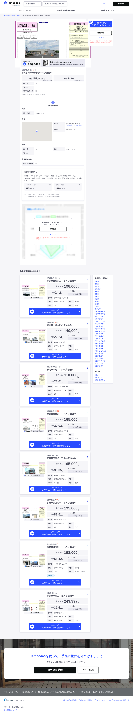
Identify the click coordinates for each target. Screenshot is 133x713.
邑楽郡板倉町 (99, 356)
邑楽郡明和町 (99, 358)
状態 (70, 301)
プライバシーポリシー (100, 700)
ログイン (106, 3)
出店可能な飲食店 (28, 91)
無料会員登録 (55, 669)
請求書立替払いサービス (11, 710)
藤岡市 (97, 301)
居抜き (97, 375)
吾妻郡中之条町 (100, 329)
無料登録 (121, 3)
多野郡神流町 (99, 319)
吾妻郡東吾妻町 (100, 341)
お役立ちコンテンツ (108, 10)
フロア (50, 305)
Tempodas (7, 15)
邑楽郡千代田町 (100, 361)
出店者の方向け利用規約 (69, 700)
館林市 (97, 296)
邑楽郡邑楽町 (99, 366)
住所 (49, 301)
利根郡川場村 (99, 346)
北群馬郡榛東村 (100, 311)
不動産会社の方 (32, 3)
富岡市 (97, 304)
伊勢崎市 (98, 289)
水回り (50, 575)
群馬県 (13, 15)
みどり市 (98, 309)
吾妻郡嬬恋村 (99, 333)
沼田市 (97, 294)
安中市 (97, 306)
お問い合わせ (88, 670)
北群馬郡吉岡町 (100, 314)
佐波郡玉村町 (99, 353)
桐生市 (97, 286)
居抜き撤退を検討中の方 (54, 3)
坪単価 (75, 294)
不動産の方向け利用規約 (85, 700)
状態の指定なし (100, 380)
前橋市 (18, 15)
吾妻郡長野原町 (100, 331)
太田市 (97, 291)
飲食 (70, 305)
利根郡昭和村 (99, 348)
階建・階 (25, 83)
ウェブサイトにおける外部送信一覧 (119, 700)
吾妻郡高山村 (99, 338)
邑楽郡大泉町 (99, 363)
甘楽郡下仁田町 (100, 321)
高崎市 (97, 284)
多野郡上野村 (99, 316)
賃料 (60, 286)
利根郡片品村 (99, 343)
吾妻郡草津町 (99, 336)
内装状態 (25, 87)
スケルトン (98, 377)
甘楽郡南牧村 (99, 324)
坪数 (53, 292)
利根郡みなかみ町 (100, 351)
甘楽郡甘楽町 (99, 326)
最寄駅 (50, 298)
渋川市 (97, 299)
